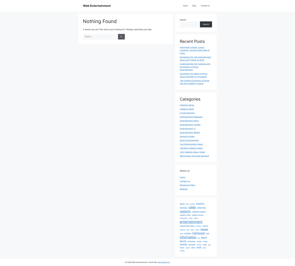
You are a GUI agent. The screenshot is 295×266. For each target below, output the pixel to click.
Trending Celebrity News (191, 148)
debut (191, 218)
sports (182, 247)
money (199, 241)
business (183, 208)
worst (204, 247)
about (182, 204)
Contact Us (205, 6)
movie (205, 241)
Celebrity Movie (187, 105)
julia (199, 238)
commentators (184, 218)
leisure (183, 241)
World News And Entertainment (194, 156)
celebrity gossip (199, 212)
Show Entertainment (189, 140)
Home (185, 6)
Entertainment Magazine (191, 117)
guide (181, 233)
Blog (194, 6)
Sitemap (183, 189)
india (207, 233)
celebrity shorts (197, 215)
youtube (182, 250)
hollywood (198, 232)
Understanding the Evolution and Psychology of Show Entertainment (195, 67)
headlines (187, 233)
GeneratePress (164, 262)
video (193, 247)
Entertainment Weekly (190, 132)
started (188, 247)
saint (209, 244)
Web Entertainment (97, 5)
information (188, 237)
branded (192, 204)
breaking (200, 203)
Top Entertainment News (191, 144)
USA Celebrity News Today (192, 152)
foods (192, 229)
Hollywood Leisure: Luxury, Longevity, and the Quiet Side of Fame (195, 50)
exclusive (199, 226)
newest (183, 244)
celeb (192, 207)
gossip (204, 229)
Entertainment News (189, 121)
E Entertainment (187, 113)
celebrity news (185, 215)
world (198, 247)
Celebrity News (187, 109)
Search (183, 20)
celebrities (201, 208)
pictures (191, 244)
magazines (192, 241)
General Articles (187, 136)
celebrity (185, 211)
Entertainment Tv (188, 128)
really (205, 244)
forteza (197, 229)
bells (187, 204)
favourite (182, 229)
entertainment (191, 222)
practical (199, 244)
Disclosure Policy (187, 185)
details (196, 218)
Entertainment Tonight (190, 125)
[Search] (121, 36)
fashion (205, 226)
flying (187, 229)
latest (204, 237)
